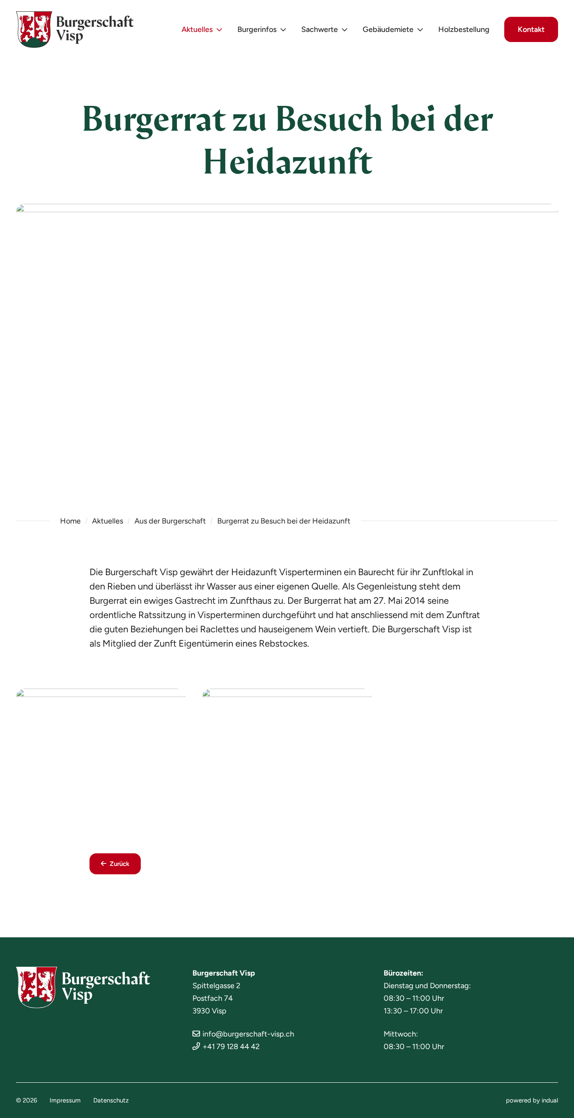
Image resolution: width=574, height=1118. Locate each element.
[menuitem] (202, 29)
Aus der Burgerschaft (170, 521)
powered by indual (532, 1100)
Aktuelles (107, 521)
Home (70, 521)
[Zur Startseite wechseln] (75, 29)
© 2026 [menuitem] (26, 1100)
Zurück (119, 864)
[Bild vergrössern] (100, 752)
